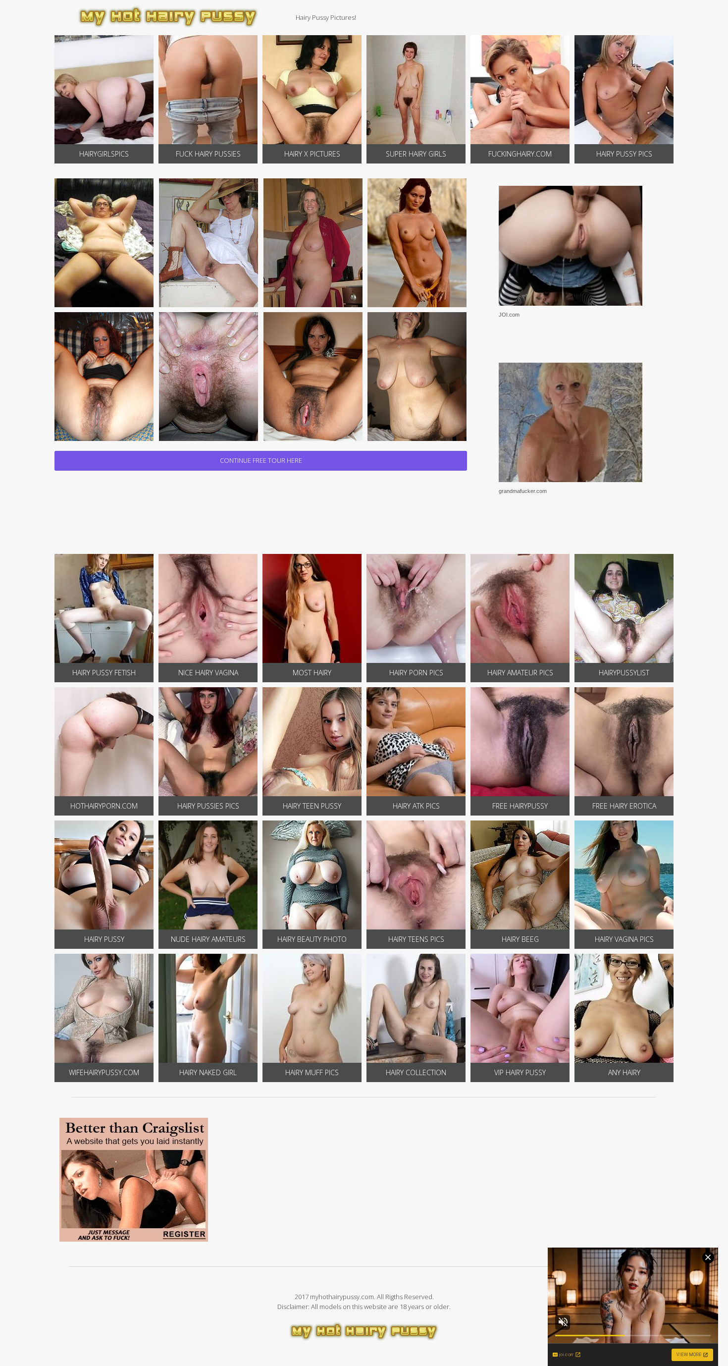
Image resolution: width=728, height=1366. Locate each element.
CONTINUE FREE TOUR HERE (261, 460)
